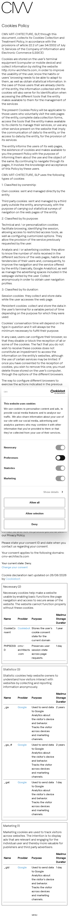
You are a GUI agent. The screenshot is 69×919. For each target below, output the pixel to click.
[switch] (60, 457)
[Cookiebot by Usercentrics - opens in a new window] (50, 392)
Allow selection (35, 513)
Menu (34, 915)
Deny (34, 524)
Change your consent (15, 567)
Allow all (34, 502)
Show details (51, 492)
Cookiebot (13, 578)
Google (22, 707)
